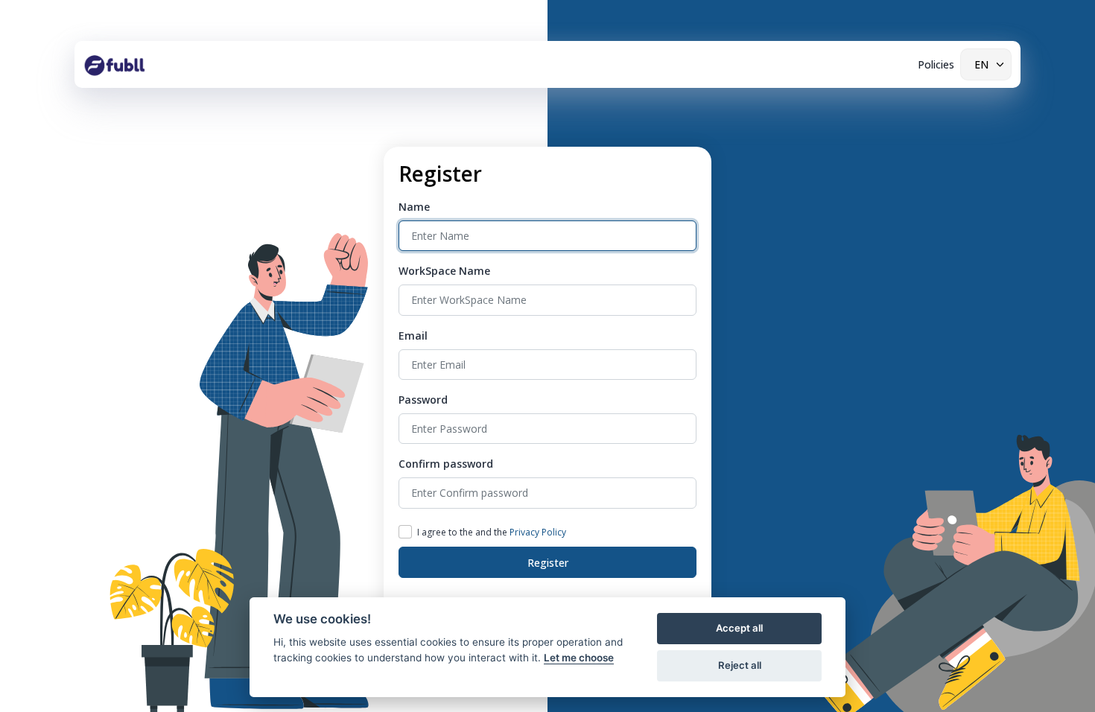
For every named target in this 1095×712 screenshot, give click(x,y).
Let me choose (579, 658)
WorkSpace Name (444, 271)
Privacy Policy (538, 532)
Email (413, 335)
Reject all (739, 665)
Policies (936, 64)
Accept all (739, 628)
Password (423, 399)
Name (414, 207)
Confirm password (446, 464)
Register (547, 563)
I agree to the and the (491, 532)
